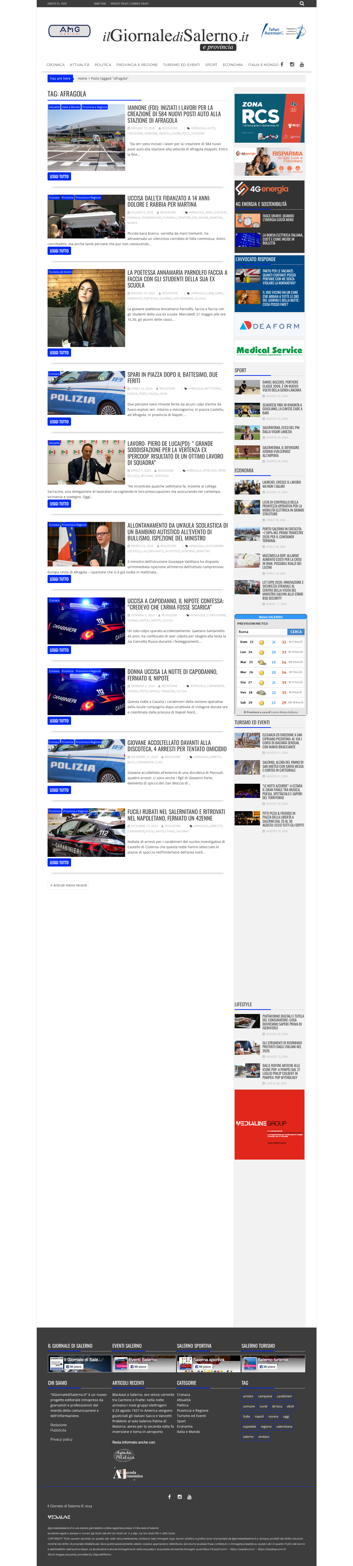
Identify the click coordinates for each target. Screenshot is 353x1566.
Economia (233, 65)
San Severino (183, 298)
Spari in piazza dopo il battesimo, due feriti (173, 377)
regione (147, 476)
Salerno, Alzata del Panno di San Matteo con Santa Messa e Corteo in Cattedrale (283, 766)
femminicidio (152, 218)
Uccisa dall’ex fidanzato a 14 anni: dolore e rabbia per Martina (169, 200)
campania (265, 1396)
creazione (135, 133)
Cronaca (56, 65)
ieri (194, 218)
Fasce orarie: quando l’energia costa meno (278, 217)
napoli (145, 620)
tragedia (168, 691)
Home (82, 78)
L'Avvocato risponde (256, 259)
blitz (131, 762)
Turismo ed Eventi (181, 65)
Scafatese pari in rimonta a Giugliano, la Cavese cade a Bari (282, 408)
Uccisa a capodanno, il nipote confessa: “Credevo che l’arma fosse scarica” (176, 603)
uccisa (168, 620)
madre (203, 218)
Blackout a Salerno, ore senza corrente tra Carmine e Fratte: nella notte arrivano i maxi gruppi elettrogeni (143, 1399)
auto (211, 128)
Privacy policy (61, 1439)
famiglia (134, 218)
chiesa (133, 394)
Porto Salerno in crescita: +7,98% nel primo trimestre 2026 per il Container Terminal (282, 534)
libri (210, 293)
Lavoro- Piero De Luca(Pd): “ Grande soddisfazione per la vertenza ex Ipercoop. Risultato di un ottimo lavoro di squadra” (175, 453)
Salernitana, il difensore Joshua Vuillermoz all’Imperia (280, 451)
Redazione (170, 128)
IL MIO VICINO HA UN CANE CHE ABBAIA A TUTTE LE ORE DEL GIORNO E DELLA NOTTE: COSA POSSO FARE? (281, 298)
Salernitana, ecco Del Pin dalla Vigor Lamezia (280, 429)
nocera (273, 1416)
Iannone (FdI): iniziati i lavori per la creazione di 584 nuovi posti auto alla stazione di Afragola (174, 113)
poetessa (151, 298)
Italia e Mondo (263, 65)
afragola (198, 128)
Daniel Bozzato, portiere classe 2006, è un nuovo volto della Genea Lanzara (281, 385)
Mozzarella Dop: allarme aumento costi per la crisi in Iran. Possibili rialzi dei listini (282, 561)
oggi (286, 1416)
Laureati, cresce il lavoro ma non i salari (281, 484)
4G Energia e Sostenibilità (261, 203)
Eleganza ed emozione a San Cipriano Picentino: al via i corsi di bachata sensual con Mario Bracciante (282, 740)
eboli (290, 1406)
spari (163, 394)
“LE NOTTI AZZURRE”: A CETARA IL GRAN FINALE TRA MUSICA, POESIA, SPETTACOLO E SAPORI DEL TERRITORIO (282, 791)
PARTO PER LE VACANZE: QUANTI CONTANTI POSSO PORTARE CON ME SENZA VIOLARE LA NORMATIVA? (279, 276)
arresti (215, 757)
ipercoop (210, 471)
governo (188, 551)
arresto (216, 826)
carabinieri (215, 686)
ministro (203, 551)
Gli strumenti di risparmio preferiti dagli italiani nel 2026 (282, 1046)
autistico (172, 551)
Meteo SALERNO (270, 617)
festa (144, 691)
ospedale (249, 1426)
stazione (198, 133)
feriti (143, 394)
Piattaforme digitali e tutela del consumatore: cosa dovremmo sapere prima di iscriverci (283, 1022)
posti (186, 133)
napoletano (165, 831)
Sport (211, 65)
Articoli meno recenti (70, 885)
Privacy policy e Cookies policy (130, 3)
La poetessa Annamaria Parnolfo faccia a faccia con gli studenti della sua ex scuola (177, 278)
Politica (103, 65)
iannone (151, 133)
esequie (220, 212)
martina (216, 218)
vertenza (162, 476)
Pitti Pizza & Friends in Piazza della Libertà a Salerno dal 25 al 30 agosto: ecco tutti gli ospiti (283, 819)
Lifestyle (243, 1004)
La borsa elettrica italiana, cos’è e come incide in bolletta (283, 238)
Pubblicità (58, 1430)
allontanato (153, 551)
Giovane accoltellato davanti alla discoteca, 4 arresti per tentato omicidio (177, 745)
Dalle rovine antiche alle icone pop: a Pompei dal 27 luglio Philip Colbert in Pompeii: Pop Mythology (281, 1071)
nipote (156, 620)
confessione (216, 615)
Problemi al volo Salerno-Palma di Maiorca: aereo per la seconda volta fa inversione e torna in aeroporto (143, 1426)
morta (133, 223)
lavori (175, 133)
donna (133, 620)
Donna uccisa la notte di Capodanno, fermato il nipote (172, 674)
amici (209, 212)
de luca (277, 1406)
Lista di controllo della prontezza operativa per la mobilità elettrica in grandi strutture (283, 508)
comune (249, 1406)
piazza (153, 394)
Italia (246, 1416)
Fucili (150, 831)
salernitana (284, 1426)
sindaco (263, 1436)
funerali (169, 218)
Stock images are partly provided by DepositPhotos (79, 1554)
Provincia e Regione (137, 65)
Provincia (67, 197)
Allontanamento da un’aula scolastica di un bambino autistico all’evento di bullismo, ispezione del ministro (178, 531)
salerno (165, 298)
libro (219, 293)
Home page (100, 3)
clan (158, 762)
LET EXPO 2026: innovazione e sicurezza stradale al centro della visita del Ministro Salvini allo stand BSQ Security (283, 590)
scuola (200, 298)
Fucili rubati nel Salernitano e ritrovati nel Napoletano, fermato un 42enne (176, 814)
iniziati (164, 133)
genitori (184, 218)
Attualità (79, 65)
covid (263, 1406)
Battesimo (213, 388)
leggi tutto (59, 176)
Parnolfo (135, 298)
